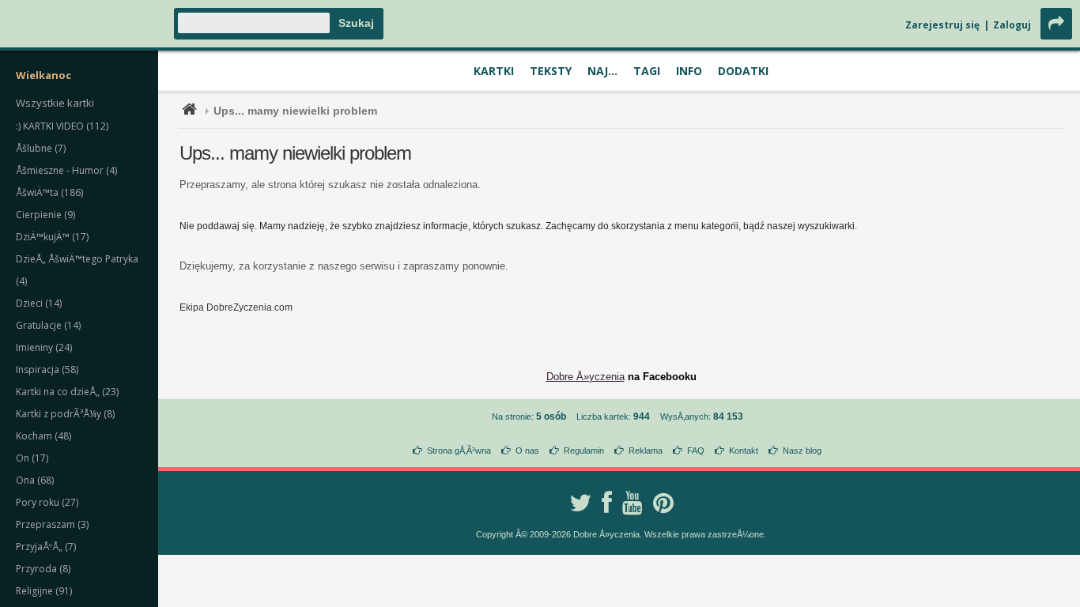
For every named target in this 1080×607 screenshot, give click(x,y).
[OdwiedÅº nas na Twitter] (580, 502)
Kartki (494, 70)
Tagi (646, 70)
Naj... (602, 70)
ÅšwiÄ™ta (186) (49, 192)
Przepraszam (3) (52, 524)
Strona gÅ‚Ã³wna (459, 450)
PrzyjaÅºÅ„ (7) (46, 546)
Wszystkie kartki (55, 103)
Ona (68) (35, 480)
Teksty (551, 70)
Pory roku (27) (47, 502)
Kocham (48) (43, 436)
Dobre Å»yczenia (585, 377)
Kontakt (743, 450)
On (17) (32, 458)
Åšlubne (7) (41, 148)
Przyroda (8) (43, 568)
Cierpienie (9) (45, 214)
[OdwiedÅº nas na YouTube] (632, 502)
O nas (527, 450)
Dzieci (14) (39, 303)
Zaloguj (1012, 25)
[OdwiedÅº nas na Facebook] (607, 502)
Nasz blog (802, 450)
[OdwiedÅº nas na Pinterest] (663, 502)
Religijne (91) (44, 591)
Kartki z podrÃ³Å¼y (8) (65, 413)
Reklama (646, 450)
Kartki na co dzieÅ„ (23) (67, 391)
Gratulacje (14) (48, 325)
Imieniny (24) (44, 347)
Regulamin (584, 450)
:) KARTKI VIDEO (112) (62, 126)
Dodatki (743, 70)
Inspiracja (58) (47, 369)
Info (689, 70)
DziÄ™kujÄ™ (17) (52, 236)
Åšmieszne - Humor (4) (66, 170)
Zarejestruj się (942, 25)
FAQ (695, 450)
